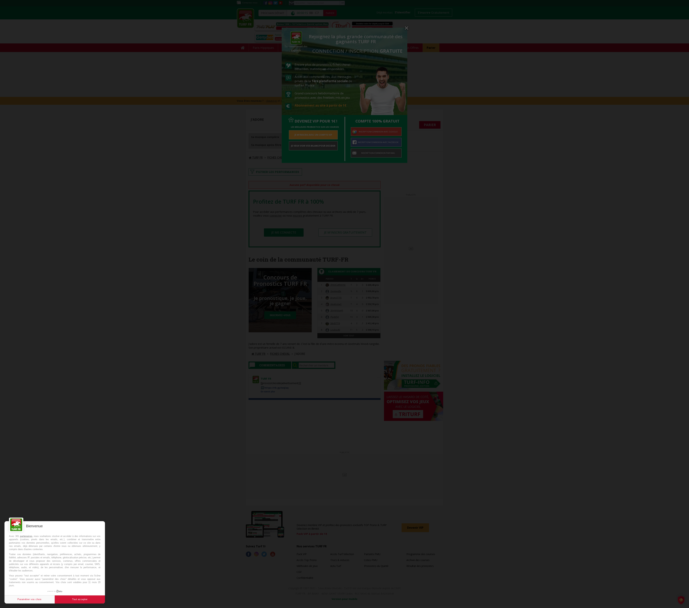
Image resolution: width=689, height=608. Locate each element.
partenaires (26, 536)
